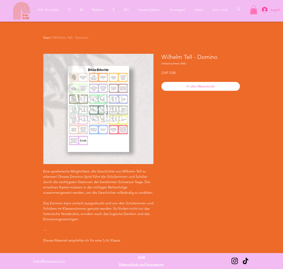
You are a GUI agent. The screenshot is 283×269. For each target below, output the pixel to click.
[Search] (239, 9)
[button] (253, 9)
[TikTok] (245, 261)
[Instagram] (234, 261)
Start (46, 37)
